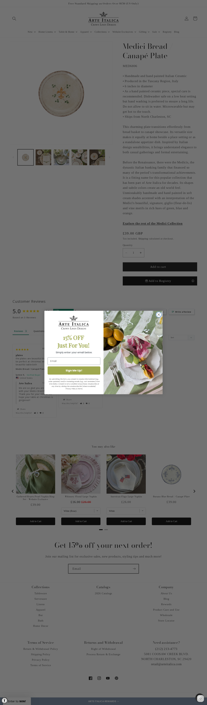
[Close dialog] (158, 314)
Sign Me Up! (74, 370)
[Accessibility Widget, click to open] (5, 700)
